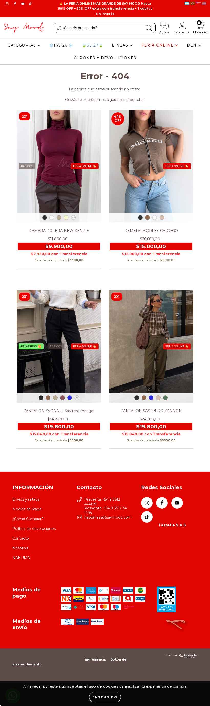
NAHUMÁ (21, 557)
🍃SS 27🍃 (92, 45)
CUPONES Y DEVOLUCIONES (105, 58)
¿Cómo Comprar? (28, 519)
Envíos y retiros (25, 499)
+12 (73, 217)
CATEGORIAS (22, 45)
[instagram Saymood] (8, 3)
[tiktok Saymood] (30, 3)
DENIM (194, 45)
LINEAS (121, 45)
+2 (77, 397)
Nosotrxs (20, 548)
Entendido (105, 697)
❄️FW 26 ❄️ (61, 45)
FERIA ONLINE (158, 45)
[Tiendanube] (182, 657)
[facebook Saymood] (15, 3)
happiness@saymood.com (108, 517)
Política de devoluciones (34, 528)
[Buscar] (149, 28)
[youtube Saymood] (23, 3)
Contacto (20, 538)
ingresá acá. (95, 659)
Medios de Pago (27, 509)
